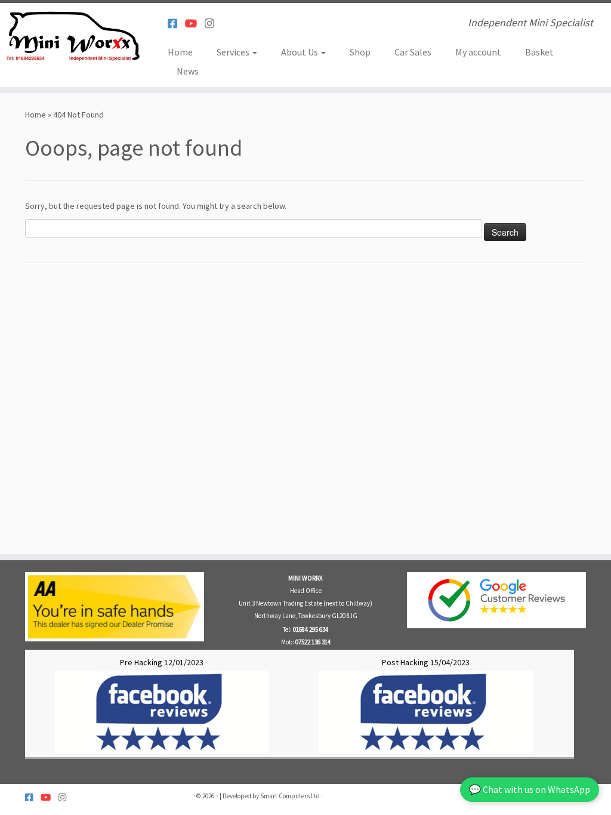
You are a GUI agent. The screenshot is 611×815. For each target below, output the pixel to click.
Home (180, 52)
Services (234, 52)
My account (478, 52)
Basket (539, 52)
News (188, 71)
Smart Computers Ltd (290, 796)
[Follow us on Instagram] (213, 23)
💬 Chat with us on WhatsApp (529, 789)
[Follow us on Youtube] (195, 23)
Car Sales (412, 52)
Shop (360, 52)
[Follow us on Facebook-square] (176, 23)
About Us (300, 52)
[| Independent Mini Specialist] (71, 39)
